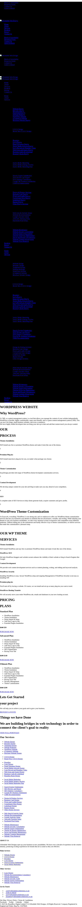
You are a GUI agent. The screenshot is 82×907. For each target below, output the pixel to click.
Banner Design (18, 202)
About (6, 26)
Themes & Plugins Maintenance (23, 235)
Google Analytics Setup (21, 217)
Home (6, 24)
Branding (16, 140)
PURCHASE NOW (7, 632)
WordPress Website (19, 116)
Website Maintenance (20, 230)
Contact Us (8, 6)
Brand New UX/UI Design (22, 131)
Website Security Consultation (23, 232)
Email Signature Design (21, 144)
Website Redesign (19, 114)
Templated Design (19, 112)
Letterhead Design (19, 200)
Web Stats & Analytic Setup (22, 213)
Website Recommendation (21, 215)
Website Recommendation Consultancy (17, 875)
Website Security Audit (12, 879)
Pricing (6, 32)
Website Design (18, 109)
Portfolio (7, 30)
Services (7, 28)
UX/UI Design (18, 129)
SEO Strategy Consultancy (22, 179)
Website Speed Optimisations (22, 233)
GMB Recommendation (21, 183)
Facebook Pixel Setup (20, 221)
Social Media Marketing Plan (22, 167)
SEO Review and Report (21, 177)
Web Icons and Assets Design (23, 150)
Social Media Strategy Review (23, 165)
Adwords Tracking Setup (21, 219)
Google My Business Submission (24, 181)
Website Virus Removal (21, 241)
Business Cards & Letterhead (22, 152)
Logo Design (17, 142)
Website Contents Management (23, 239)
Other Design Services (20, 204)
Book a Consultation (11, 3)
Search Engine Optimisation (22, 176)
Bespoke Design (18, 111)
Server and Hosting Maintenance (24, 237)
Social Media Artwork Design (23, 146)
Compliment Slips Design (21, 198)
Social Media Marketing (21, 163)
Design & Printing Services (22, 192)
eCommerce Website (20, 118)
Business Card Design (20, 194)
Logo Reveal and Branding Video (24, 148)
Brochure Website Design (21, 120)
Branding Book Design (21, 154)
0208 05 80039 (9, 8)
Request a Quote (9, 4)
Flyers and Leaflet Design (21, 196)
